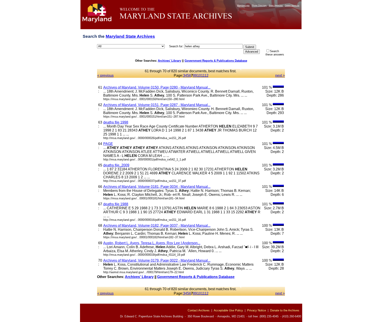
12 (206, 75)
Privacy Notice (256, 310)
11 (202, 75)
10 (199, 75)
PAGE (108, 144)
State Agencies (276, 5)
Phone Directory (259, 5)
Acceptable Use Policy (228, 310)
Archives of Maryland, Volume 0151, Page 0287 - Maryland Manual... (156, 105)
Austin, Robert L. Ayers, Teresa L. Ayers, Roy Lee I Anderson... (151, 243)
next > (280, 75)
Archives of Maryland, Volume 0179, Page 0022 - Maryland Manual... (156, 260)
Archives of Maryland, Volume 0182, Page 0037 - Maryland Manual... (156, 225)
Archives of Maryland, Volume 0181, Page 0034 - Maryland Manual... (156, 187)
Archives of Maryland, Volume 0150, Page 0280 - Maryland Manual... (156, 87)
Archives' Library (169, 60)
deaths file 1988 (115, 204)
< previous (105, 75)
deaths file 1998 (115, 122)
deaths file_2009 (116, 165)
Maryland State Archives (130, 36)
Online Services (292, 5)
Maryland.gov (243, 5)
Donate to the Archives (284, 310)
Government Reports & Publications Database (216, 60)
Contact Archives (199, 310)
